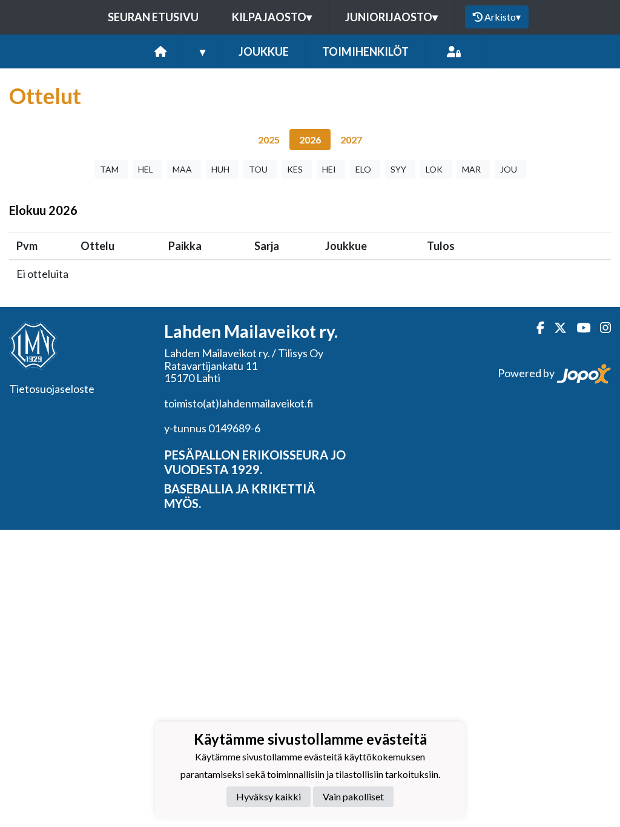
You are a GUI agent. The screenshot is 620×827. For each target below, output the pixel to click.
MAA (182, 169)
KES (295, 169)
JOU (508, 169)
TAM (109, 169)
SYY (398, 169)
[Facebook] (535, 327)
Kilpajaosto (272, 17)
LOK (434, 169)
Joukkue (264, 51)
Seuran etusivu (153, 17)
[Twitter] (555, 327)
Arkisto (502, 16)
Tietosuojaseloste (51, 388)
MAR (471, 169)
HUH (220, 169)
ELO (363, 169)
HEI (329, 169)
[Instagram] (600, 327)
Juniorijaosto (391, 17)
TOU (258, 169)
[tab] (268, 139)
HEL (145, 169)
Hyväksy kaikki (268, 796)
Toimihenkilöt (365, 51)
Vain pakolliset (353, 796)
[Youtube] (578, 327)
